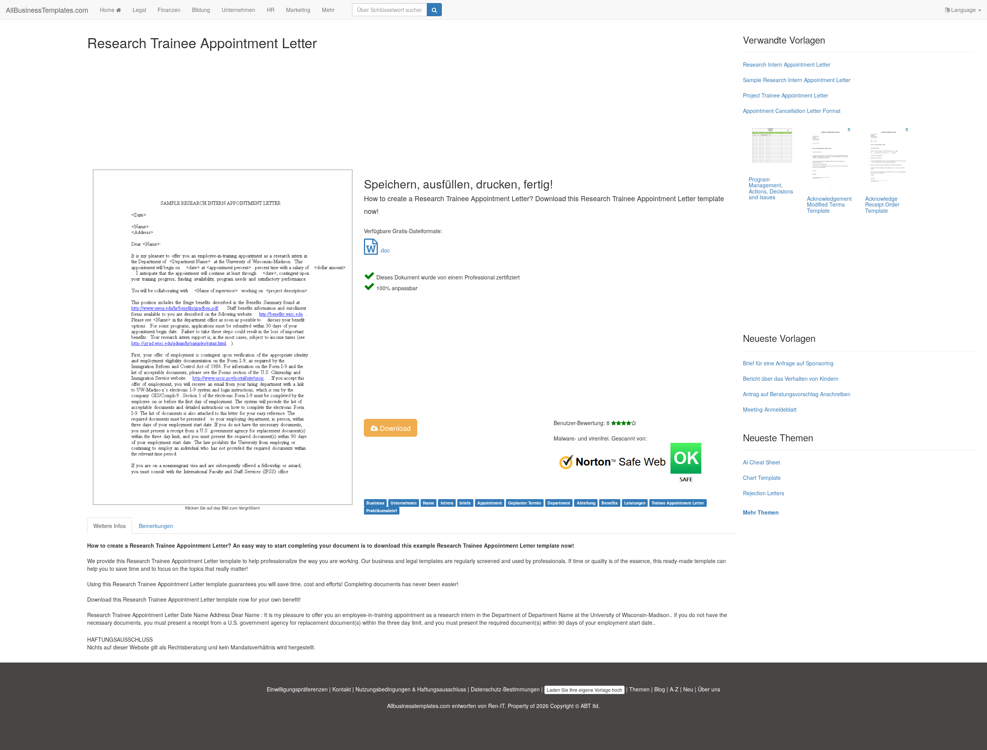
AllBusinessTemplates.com (47, 10)
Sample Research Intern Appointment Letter (797, 80)
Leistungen (634, 503)
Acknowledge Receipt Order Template (882, 204)
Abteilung (586, 503)
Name (428, 503)
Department (558, 503)
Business (375, 503)
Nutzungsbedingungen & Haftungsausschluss (410, 689)
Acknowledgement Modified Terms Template (829, 204)
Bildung (201, 9)
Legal (139, 9)
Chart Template (762, 477)
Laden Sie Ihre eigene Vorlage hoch (584, 689)
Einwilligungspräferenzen (297, 689)
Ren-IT (496, 706)
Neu (688, 689)
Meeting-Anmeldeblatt (770, 409)
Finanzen (169, 9)
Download (394, 428)
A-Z (674, 689)
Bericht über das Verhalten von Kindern (791, 378)
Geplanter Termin (524, 503)
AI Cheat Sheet (761, 462)
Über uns (709, 689)
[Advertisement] (318, 108)
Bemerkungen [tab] (156, 526)
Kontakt (341, 689)
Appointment (489, 503)
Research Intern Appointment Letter (786, 64)
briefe (465, 503)
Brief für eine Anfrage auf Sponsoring (788, 363)
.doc (384, 250)
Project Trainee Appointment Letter (785, 95)
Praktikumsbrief (381, 510)
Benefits (609, 503)
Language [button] (963, 9)
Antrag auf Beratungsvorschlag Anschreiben (797, 394)
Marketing (298, 9)
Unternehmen (238, 9)
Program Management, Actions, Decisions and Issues (771, 188)
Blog (659, 689)
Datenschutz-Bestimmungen (505, 689)
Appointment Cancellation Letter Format (791, 110)
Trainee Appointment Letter (678, 503)
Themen (639, 689)
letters (447, 503)
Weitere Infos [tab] (109, 526)
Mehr (328, 9)
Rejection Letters (763, 493)
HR (271, 9)
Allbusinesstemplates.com (418, 706)
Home (108, 9)
